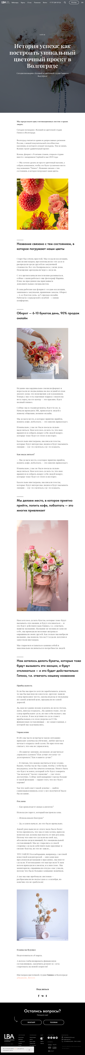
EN (82, 2)
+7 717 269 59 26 (55, 2)
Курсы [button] (23, 2)
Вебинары (15, 2)
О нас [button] (29, 2)
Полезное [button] (37, 2)
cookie (15, 1048)
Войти (45, 2)
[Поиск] (65, 2)
